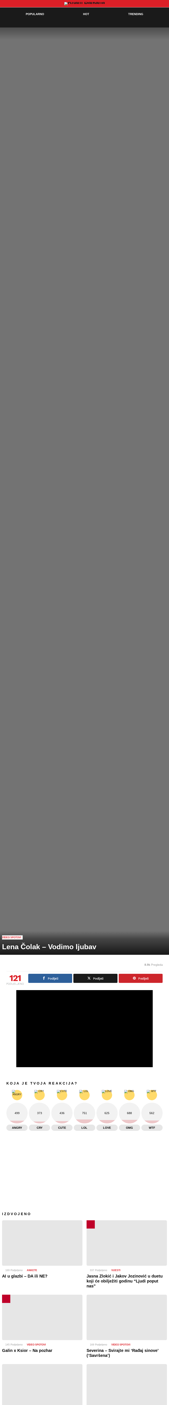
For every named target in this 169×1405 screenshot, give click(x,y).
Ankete (32, 1270)
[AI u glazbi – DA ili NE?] (42, 1243)
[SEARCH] (155, 22)
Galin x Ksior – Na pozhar (27, 1350)
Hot (86, 14)
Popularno (35, 14)
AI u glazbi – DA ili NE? (24, 1276)
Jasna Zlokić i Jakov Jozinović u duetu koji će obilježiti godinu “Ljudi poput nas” (125, 1281)
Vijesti (115, 1270)
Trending (135, 14)
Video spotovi (36, 1344)
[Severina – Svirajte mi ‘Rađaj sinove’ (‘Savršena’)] (127, 1317)
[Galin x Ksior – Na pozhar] (42, 1317)
